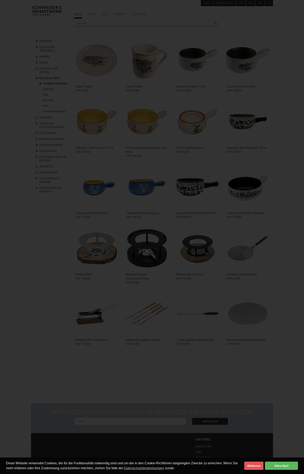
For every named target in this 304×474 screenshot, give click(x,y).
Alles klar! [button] (281, 465)
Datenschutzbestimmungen (144, 468)
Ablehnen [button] (254, 465)
